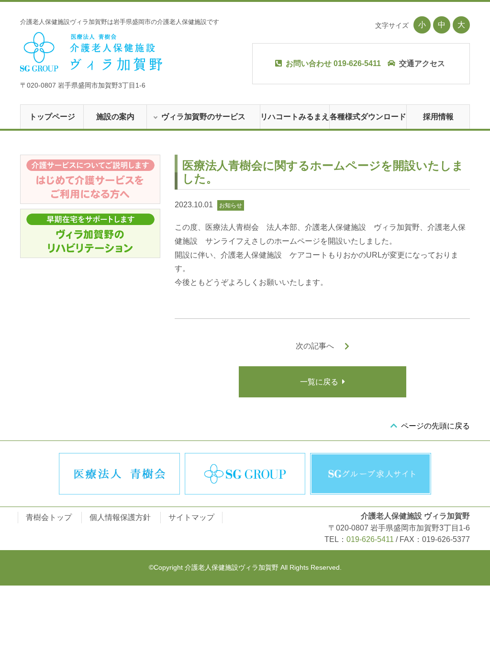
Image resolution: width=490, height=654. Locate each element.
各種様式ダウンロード (368, 117)
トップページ (52, 117)
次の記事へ (315, 346)
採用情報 (438, 117)
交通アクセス (422, 63)
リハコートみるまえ (294, 117)
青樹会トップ (49, 517)
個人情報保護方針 (120, 517)
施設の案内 (115, 117)
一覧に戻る (319, 382)
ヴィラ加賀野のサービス (203, 117)
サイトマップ (191, 517)
